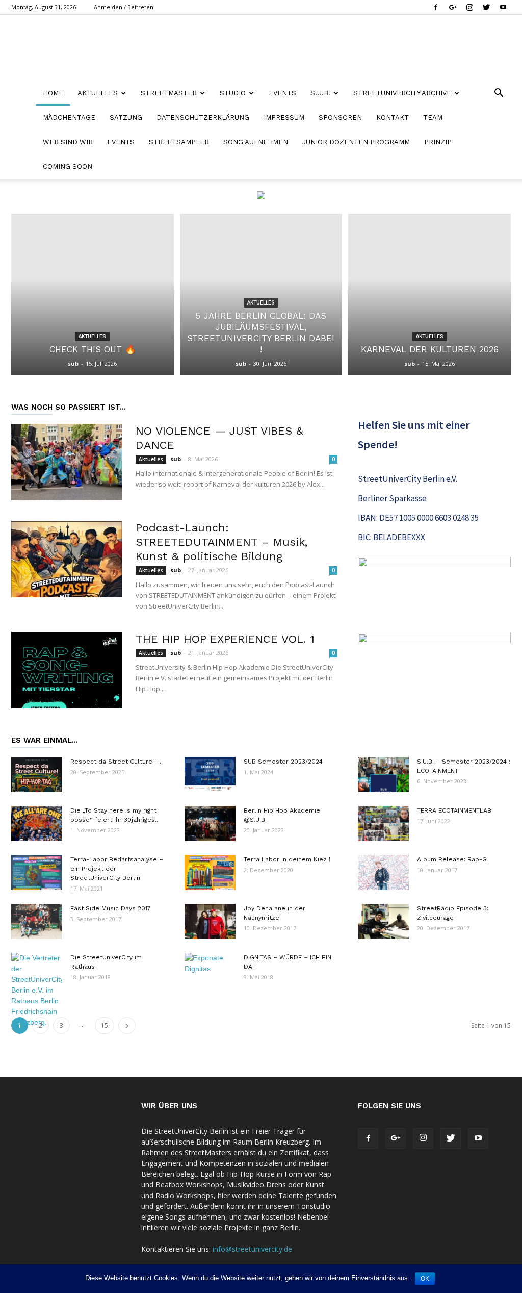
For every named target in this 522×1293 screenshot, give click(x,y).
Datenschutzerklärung (202, 117)
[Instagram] (469, 7)
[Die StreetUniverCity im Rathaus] (36, 990)
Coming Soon (67, 166)
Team (432, 117)
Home (53, 93)
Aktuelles (92, 336)
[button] (498, 94)
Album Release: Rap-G (452, 859)
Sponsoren (340, 117)
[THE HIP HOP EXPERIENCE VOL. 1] (66, 670)
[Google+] (452, 7)
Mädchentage (69, 117)
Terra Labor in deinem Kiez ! (287, 859)
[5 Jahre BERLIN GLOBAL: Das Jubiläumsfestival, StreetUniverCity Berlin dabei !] (261, 294)
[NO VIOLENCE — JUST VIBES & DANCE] (66, 462)
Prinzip (438, 142)
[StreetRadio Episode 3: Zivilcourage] (383, 921)
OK (425, 1278)
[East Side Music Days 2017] (36, 921)
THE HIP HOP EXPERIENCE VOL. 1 (225, 638)
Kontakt (392, 117)
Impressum (284, 117)
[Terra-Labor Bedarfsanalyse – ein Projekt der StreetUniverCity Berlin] (36, 872)
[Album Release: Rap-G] (383, 872)
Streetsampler (179, 142)
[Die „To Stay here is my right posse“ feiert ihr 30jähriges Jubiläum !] (36, 823)
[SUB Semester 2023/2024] (210, 774)
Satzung (126, 117)
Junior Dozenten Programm (356, 142)
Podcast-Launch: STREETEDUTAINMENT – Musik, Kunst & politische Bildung (221, 542)
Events (282, 93)
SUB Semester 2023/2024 (283, 761)
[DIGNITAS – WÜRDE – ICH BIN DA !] (210, 970)
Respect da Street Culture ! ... (116, 761)
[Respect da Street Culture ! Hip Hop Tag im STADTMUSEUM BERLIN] (36, 774)
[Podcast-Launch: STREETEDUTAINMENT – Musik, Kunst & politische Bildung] (66, 559)
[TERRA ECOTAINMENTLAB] (383, 823)
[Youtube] (503, 7)
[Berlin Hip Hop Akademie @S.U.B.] (210, 823)
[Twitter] (486, 7)
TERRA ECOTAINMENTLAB (454, 810)
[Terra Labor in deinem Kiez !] (210, 872)
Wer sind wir (68, 142)
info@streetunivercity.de (252, 1249)
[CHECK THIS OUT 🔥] (92, 294)
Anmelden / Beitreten (123, 7)
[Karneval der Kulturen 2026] (429, 294)
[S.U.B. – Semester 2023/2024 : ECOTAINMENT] (383, 774)
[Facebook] (435, 7)
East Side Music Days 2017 (110, 908)
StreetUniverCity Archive (402, 93)
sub (73, 363)
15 (104, 1025)
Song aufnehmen (255, 142)
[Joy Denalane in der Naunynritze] (210, 921)
